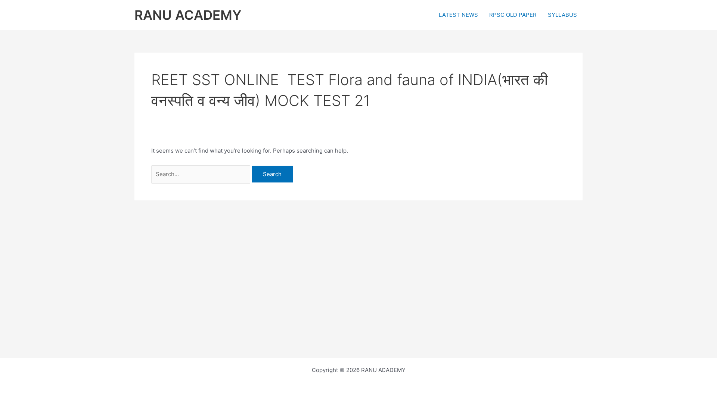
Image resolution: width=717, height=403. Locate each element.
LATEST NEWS (458, 14)
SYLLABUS (562, 14)
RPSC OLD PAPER (513, 14)
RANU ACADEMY (188, 15)
